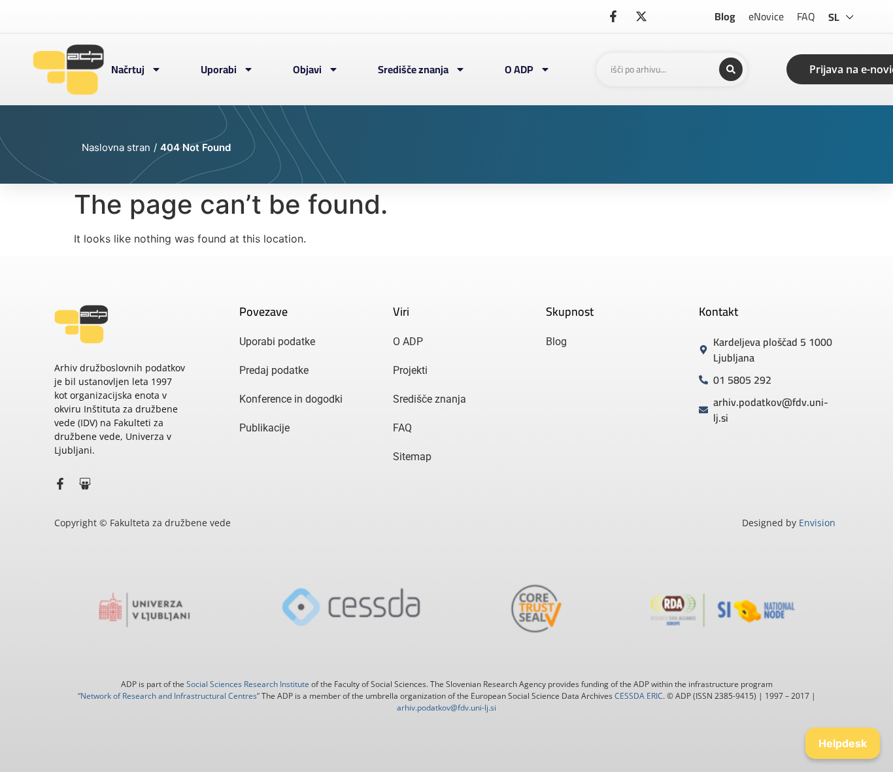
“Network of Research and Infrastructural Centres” (169, 695)
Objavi (307, 69)
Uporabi (219, 69)
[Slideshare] (85, 484)
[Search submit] (731, 69)
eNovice (766, 16)
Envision (817, 522)
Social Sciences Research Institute (247, 684)
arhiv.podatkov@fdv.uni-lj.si (446, 707)
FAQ (806, 16)
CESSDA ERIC (639, 695)
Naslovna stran (116, 147)
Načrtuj (127, 69)
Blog (725, 16)
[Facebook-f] (60, 484)
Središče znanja (413, 69)
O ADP (519, 69)
